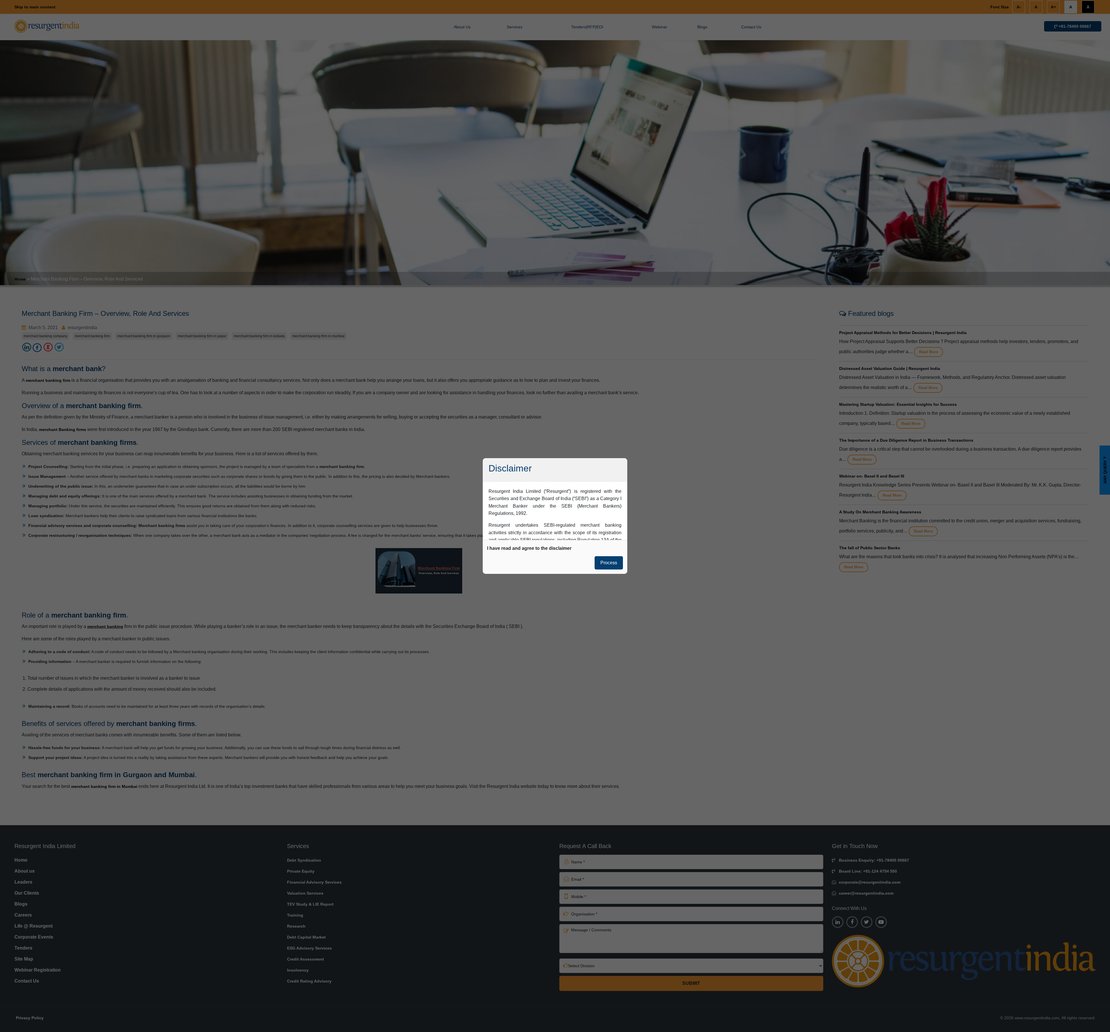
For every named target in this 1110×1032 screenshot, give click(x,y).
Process (608, 562)
